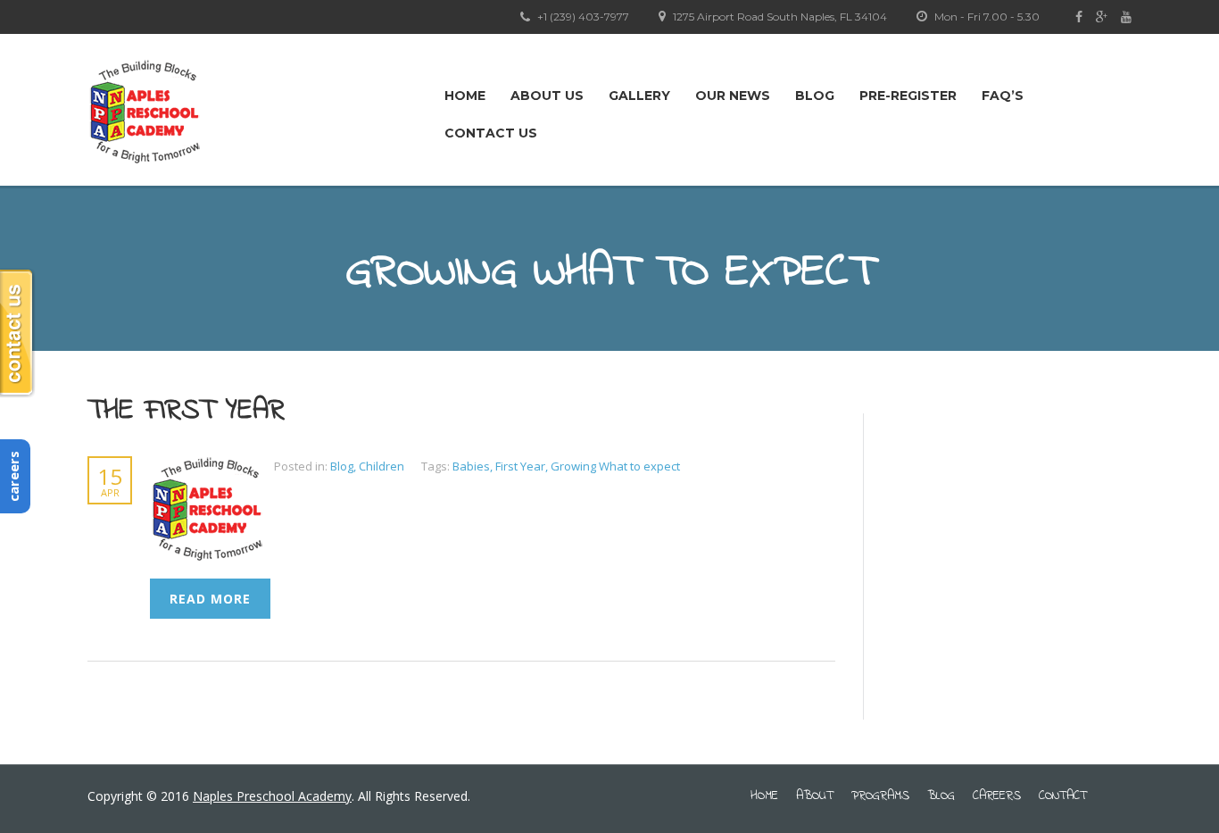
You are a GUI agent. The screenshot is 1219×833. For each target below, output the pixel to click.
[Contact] (18, 333)
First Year (520, 466)
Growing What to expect (615, 466)
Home (464, 95)
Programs (880, 796)
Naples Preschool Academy (272, 795)
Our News (732, 95)
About (814, 796)
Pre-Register (908, 95)
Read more (210, 598)
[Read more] (212, 465)
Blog (814, 95)
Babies (471, 466)
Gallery (639, 95)
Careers (997, 796)
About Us (547, 95)
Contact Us (490, 133)
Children (381, 466)
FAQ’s (1003, 95)
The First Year (186, 411)
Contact (1063, 796)
